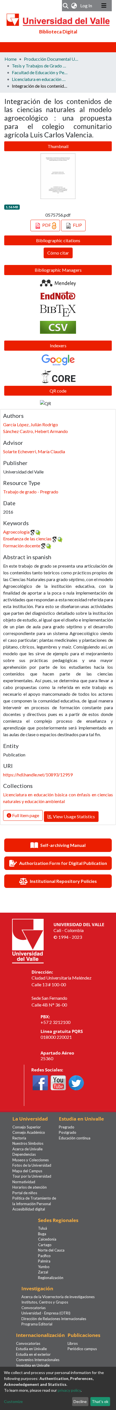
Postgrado (67, 1132)
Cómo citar (58, 252)
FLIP (77, 225)
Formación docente (21, 545)
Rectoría (19, 1138)
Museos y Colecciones (30, 1160)
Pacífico (44, 1255)
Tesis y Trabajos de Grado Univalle (40, 65)
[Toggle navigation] (104, 5)
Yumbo (44, 1266)
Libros (73, 1343)
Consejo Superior (26, 1127)
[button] (74, 5)
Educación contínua (74, 1138)
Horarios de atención (29, 1187)
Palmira (44, 1261)
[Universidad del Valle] (28, 940)
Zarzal (43, 1272)
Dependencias (24, 1154)
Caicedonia (47, 1239)
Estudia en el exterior (33, 1354)
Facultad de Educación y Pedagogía (40, 72)
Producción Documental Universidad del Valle (52, 59)
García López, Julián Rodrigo (30, 424)
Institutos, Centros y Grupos (44, 1302)
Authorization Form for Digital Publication (63, 863)
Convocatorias (33, 1307)
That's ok (100, 1401)
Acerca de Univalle (27, 1149)
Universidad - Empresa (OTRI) (45, 1313)
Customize (13, 1401)
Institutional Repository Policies (63, 881)
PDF (46, 225)
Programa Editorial (36, 1324)
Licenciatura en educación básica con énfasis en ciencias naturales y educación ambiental (40, 79)
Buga (42, 1234)
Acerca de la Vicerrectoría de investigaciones (58, 1297)
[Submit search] (66, 5)
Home (11, 59)
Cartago (45, 1245)
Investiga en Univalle (33, 1365)
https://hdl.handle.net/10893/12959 (38, 774)
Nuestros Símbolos (27, 1143)
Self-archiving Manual (63, 845)
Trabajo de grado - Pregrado (30, 491)
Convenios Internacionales (37, 1359)
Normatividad (23, 1182)
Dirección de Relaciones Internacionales (53, 1318)
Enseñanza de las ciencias (27, 538)
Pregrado (66, 1127)
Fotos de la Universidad (31, 1165)
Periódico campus (82, 1348)
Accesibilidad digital (28, 1209)
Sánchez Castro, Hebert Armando (35, 431)
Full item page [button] (25, 815)
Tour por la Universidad (31, 1176)
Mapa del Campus (27, 1171)
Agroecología (16, 531)
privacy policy (69, 1390)
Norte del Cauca (51, 1250)
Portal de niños (24, 1193)
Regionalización (50, 1277)
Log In (86, 5)
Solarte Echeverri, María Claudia (34, 451)
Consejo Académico (28, 1132)
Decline (80, 1401)
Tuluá (42, 1228)
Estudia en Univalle (31, 1348)
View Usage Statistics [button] (73, 816)
